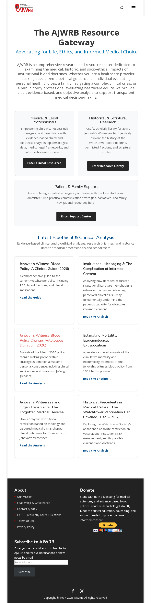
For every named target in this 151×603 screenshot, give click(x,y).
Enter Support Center (76, 216)
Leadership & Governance (33, 503)
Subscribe (24, 572)
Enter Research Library (108, 166)
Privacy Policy (25, 527)
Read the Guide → (32, 297)
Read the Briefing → (97, 378)
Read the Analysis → (97, 316)
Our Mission (24, 497)
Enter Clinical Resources (44, 163)
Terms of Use (26, 521)
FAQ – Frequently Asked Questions (39, 515)
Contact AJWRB (27, 509)
